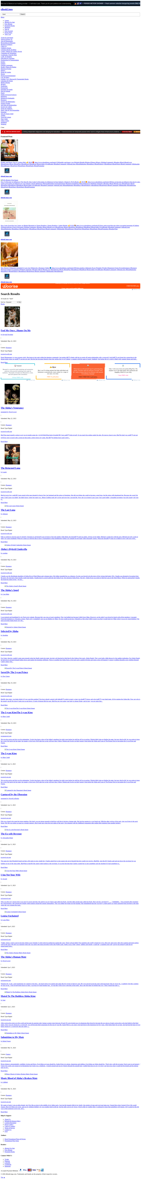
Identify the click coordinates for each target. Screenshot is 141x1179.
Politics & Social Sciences (8, 95)
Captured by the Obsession (14, 794)
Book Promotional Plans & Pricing (15, 1139)
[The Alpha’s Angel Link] (15, 586)
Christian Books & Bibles (8, 50)
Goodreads (8, 1164)
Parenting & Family (7, 89)
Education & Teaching (7, 58)
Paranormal (4, 88)
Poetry (3, 93)
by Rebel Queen (6, 1041)
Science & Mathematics (8, 101)
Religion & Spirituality (7, 98)
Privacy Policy (9, 1124)
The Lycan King (9, 753)
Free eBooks (8, 24)
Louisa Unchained (10, 916)
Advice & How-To (6, 39)
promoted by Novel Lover (9, 412)
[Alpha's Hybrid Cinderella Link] (18, 545)
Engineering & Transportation (10, 60)
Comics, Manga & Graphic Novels (11, 51)
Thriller (3, 115)
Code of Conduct (10, 1126)
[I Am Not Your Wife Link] (16, 871)
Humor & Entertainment (8, 76)
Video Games (5, 120)
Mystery (3, 84)
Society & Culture (6, 107)
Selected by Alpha (9, 631)
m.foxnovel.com (6, 898)
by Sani (3, 1000)
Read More (4, 362)
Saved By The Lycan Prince (14, 672)
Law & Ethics (5, 77)
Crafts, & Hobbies (6, 56)
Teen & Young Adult (7, 114)
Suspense (3, 112)
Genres (7, 20)
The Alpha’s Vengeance (12, 408)
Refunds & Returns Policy (13, 1121)
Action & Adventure (7, 37)
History (3, 70)
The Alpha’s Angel (10, 590)
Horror (3, 74)
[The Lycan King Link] (15, 749)
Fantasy (3, 63)
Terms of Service (10, 1128)
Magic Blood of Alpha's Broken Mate (19, 1078)
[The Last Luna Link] (14, 506)
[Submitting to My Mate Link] (17, 1033)
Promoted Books (10, 26)
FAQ (6, 1131)
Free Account (9, 31)
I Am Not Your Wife (10, 875)
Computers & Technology (8, 53)
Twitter (7, 1159)
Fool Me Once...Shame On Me (16, 330)
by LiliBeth (4, 1082)
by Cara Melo (5, 594)
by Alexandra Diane (7, 838)
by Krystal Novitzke (7, 334)
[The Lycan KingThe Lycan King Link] (20, 708)
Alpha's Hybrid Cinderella (14, 549)
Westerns (3, 124)
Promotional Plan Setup (12, 1141)
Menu (2, 17)
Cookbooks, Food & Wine (9, 55)
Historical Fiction (6, 69)
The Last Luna (8, 510)
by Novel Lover (5, 961)
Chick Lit (4, 46)
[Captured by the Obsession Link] (18, 790)
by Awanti (4, 879)
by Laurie (4, 472)
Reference (4, 96)
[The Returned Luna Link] (12, 464)
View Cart (8, 34)
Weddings (4, 122)
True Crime (4, 119)
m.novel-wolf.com (6, 354)
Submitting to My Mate (12, 1037)
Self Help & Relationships (9, 105)
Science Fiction (5, 103)
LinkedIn (7, 1163)
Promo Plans (8, 32)
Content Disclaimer (10, 1123)
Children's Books (6, 48)
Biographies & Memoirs (8, 43)
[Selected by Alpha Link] (15, 627)
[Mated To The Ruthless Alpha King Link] (21, 992)
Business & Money (6, 44)
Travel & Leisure (6, 117)
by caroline (4, 553)
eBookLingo (7, 9)
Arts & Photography (7, 41)
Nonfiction (4, 86)
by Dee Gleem (5, 676)
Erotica (3, 62)
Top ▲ (3, 1177)
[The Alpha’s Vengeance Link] (12, 404)
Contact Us (8, 1130)
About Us (8, 1119)
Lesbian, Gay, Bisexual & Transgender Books (15, 79)
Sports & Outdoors (6, 108)
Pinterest (7, 1161)
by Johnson (4, 514)
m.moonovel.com (6, 736)
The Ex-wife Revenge (11, 833)
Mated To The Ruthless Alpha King (18, 996)
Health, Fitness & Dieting (8, 67)
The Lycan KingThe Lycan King (17, 712)
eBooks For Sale (10, 22)
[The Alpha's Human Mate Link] (18, 953)
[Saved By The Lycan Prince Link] (18, 668)
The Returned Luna (10, 468)
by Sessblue (4, 635)
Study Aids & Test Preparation (10, 110)
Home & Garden (6, 72)
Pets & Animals (5, 91)
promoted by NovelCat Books (10, 798)
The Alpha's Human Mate (13, 957)
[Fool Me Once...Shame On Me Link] (12, 326)
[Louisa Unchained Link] (15, 912)
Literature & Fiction (7, 81)
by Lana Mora (5, 920)
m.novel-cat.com (6, 777)
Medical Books (5, 82)
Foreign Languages (6, 65)
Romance (4, 100)
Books (3, 304)
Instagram (8, 1166)
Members (7, 27)
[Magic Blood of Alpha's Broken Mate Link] (21, 1074)
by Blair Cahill (5, 716)
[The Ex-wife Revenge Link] (16, 829)
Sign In (7, 29)
